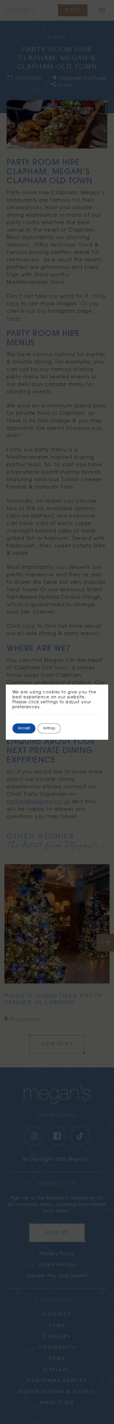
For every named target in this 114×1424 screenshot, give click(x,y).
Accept (24, 728)
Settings (49, 728)
